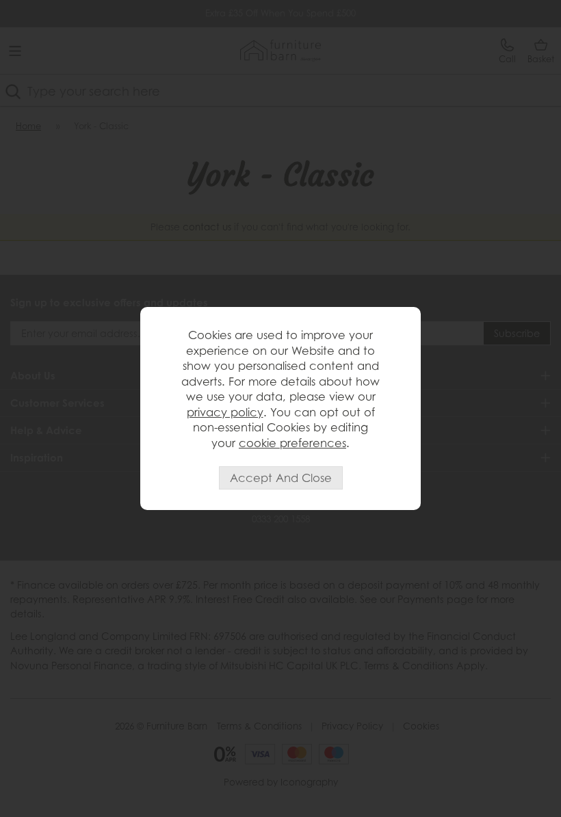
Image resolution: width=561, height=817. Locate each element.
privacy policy (225, 412)
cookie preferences (292, 443)
